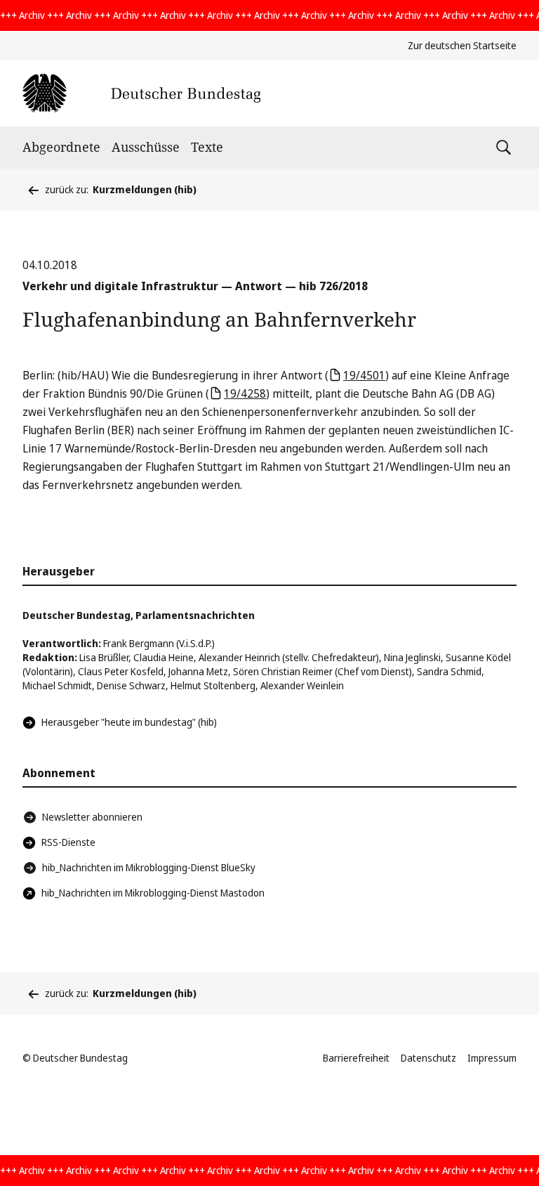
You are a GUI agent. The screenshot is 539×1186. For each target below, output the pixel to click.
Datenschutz (428, 1057)
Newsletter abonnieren (92, 816)
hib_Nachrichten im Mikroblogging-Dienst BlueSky (148, 867)
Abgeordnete (61, 146)
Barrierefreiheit (356, 1057)
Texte (207, 146)
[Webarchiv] (141, 93)
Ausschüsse (146, 146)
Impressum (492, 1057)
